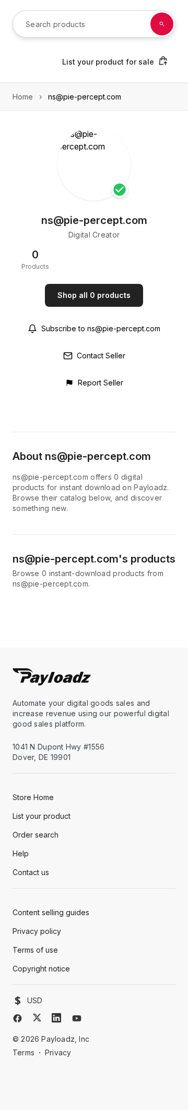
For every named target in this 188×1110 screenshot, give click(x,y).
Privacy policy (37, 931)
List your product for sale (108, 61)
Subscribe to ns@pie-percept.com (100, 328)
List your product (41, 816)
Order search (35, 834)
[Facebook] (17, 1018)
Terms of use (35, 949)
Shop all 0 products (94, 295)
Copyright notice (41, 968)
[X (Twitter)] (37, 1017)
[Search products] (161, 24)
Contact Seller (101, 355)
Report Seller (100, 382)
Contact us (31, 872)
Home (23, 96)
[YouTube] (77, 1018)
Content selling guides (51, 912)
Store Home (33, 797)
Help (21, 853)
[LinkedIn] (56, 1017)
